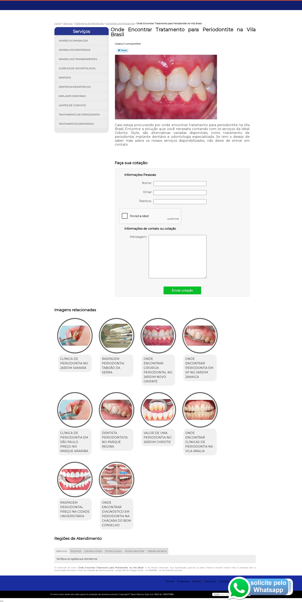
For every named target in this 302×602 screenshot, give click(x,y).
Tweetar (122, 50)
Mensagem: (139, 237)
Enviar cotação (182, 290)
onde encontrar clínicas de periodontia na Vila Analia (199, 442)
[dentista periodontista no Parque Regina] (116, 410)
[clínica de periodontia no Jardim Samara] (75, 335)
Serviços (81, 31)
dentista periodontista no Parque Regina (115, 439)
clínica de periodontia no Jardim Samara (74, 363)
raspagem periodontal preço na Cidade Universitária (75, 509)
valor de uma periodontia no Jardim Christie (158, 437)
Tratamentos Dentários (76, 123)
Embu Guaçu (113, 551)
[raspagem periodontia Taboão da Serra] (116, 335)
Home (170, 581)
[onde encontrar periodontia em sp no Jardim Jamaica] (200, 335)
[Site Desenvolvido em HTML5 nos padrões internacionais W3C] (221, 594)
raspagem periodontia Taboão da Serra (113, 365)
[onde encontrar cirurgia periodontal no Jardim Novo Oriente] (158, 335)
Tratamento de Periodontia (79, 114)
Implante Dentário (72, 96)
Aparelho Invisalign (73, 40)
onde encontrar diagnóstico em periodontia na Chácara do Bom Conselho (116, 514)
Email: (148, 192)
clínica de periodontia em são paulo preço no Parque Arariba (74, 442)
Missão (196, 581)
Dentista (65, 77)
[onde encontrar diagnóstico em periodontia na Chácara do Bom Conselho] (116, 479)
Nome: (147, 183)
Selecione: (61, 551)
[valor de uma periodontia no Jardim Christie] (158, 410)
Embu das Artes (134, 551)
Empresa (183, 581)
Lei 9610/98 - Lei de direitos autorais (163, 570)
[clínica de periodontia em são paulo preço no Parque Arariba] (75, 410)
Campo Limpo (93, 551)
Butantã (76, 551)
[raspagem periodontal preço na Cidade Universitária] (75, 479)
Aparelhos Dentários (74, 49)
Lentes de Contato (72, 105)
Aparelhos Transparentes (78, 59)
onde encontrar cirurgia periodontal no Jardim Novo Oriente (158, 370)
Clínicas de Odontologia (77, 68)
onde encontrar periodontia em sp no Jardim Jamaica (199, 368)
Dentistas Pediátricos (75, 86)
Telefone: (146, 201)
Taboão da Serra (157, 551)
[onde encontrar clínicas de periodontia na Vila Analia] (200, 410)
